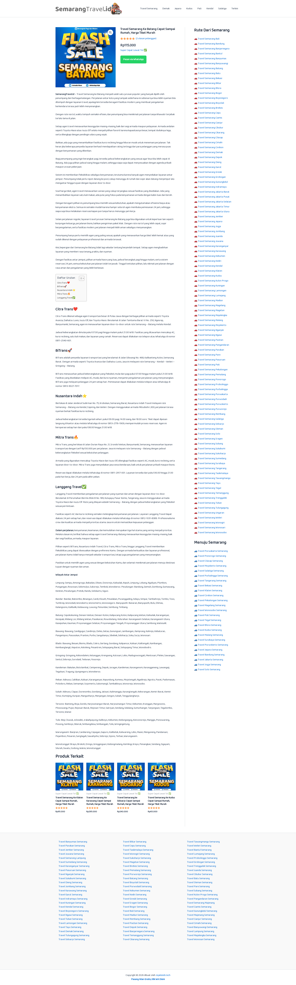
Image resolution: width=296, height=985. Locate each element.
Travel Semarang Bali (208, 39)
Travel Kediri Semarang (134, 895)
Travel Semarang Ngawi (210, 335)
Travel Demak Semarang (71, 931)
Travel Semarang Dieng (209, 162)
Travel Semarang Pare (209, 355)
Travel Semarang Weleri (210, 518)
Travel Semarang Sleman (210, 429)
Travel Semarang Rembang (211, 414)
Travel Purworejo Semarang (137, 874)
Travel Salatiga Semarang (211, 571)
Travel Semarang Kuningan (211, 286)
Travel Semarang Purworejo (212, 409)
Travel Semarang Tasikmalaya (213, 473)
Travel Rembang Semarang (136, 919)
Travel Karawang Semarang (73, 891)
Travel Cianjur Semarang (199, 919)
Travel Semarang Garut (209, 167)
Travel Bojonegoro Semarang (74, 911)
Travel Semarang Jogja (209, 226)
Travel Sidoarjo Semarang (72, 939)
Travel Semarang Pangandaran (213, 345)
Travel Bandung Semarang (211, 655)
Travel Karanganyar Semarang (74, 866)
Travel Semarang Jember (210, 216)
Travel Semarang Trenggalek (212, 498)
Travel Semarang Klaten (210, 271)
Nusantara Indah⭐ (66, 290)
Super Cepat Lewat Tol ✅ (133, 50)
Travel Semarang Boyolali (211, 103)
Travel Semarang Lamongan (212, 291)
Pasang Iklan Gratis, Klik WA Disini (148, 979)
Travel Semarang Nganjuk (211, 330)
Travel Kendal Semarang (71, 907)
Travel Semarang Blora (209, 88)
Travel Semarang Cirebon (210, 147)
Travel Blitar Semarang (134, 842)
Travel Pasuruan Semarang (72, 870)
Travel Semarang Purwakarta (213, 394)
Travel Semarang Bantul (210, 54)
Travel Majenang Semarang (201, 915)
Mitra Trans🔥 (63, 294)
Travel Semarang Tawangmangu (214, 478)
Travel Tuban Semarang (70, 919)
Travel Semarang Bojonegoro (213, 98)
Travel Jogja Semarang (209, 665)
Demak (166, 8)
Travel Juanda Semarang (199, 870)
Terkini (234, 8)
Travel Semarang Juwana (210, 241)
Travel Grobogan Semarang (201, 862)
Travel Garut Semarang (70, 895)
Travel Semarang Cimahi (210, 142)
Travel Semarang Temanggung (213, 493)
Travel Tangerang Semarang (212, 581)
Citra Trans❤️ (63, 283)
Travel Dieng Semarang (70, 882)
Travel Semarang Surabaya (211, 463)
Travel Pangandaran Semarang (202, 899)
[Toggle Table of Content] (80, 278)
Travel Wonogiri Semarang (136, 854)
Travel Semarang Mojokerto (212, 325)
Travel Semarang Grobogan (212, 177)
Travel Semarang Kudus (210, 276)
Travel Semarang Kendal (210, 266)
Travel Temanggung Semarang (138, 935)
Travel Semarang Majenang (201, 903)
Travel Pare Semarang (198, 886)
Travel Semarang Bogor (210, 93)
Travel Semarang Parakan (211, 350)
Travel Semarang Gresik (210, 172)
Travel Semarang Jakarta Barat (213, 192)
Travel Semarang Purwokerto (213, 404)
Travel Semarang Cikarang (211, 133)
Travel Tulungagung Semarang (74, 935)
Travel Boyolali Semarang (136, 882)
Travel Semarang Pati (209, 365)
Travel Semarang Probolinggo (213, 384)
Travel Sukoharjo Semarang (137, 858)
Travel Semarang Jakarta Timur (214, 207)
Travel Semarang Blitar (209, 83)
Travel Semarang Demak (210, 152)
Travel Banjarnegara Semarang (138, 931)
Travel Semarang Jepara (210, 221)
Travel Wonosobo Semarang (212, 610)
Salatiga (222, 8)
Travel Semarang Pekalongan (213, 370)
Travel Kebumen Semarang (136, 891)
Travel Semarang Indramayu (212, 187)
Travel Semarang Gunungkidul (213, 182)
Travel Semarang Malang (210, 320)
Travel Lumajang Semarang (201, 854)
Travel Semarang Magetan (211, 310)
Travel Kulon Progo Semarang (202, 895)
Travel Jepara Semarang (210, 650)
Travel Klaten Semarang (210, 590)
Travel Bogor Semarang (135, 907)
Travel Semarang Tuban (210, 503)
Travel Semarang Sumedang (212, 458)
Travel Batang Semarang (135, 878)
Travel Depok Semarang (135, 927)
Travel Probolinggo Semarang (202, 858)
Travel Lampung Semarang (200, 931)
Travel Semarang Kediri (209, 261)
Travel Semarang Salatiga (211, 419)
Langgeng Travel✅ (66, 298)
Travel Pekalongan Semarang (213, 600)
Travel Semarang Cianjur (210, 123)
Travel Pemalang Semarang (137, 870)
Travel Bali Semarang (133, 911)
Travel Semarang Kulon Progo (213, 281)
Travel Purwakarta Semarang (213, 551)
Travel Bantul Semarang (199, 850)
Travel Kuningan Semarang (72, 903)
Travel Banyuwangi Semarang (202, 927)
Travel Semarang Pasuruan (211, 360)
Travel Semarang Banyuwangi (213, 63)
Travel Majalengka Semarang (201, 935)
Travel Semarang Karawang (212, 251)
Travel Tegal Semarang (209, 620)
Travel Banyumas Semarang (73, 842)
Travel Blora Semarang (209, 625)
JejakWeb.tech (163, 975)
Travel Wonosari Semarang (200, 939)
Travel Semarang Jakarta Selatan (214, 202)
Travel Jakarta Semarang (210, 660)
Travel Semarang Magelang (211, 305)
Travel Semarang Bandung (211, 44)
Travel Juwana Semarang (71, 854)
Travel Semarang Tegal (209, 488)
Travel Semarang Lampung (72, 858)
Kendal (209, 8)
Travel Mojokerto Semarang (212, 566)
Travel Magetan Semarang (136, 862)
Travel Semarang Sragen (210, 439)
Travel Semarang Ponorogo (212, 379)
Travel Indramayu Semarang (73, 899)
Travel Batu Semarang (198, 878)
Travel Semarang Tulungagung (213, 508)
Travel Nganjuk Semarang (71, 874)
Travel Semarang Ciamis (210, 118)
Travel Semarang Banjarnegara (213, 49)
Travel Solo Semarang (209, 669)
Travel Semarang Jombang (211, 231)
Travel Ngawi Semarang (71, 915)
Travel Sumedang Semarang (73, 862)
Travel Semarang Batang (210, 68)
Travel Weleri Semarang (199, 846)
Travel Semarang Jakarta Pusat (214, 197)
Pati (199, 8)
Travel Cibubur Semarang (199, 874)
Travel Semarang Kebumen (211, 256)
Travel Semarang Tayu (209, 483)
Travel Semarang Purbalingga (213, 389)
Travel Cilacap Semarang (210, 561)
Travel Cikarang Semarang (136, 939)
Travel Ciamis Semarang (199, 907)
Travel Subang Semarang (199, 891)
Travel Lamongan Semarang (73, 923)
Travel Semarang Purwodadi (212, 399)
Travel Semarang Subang (210, 444)
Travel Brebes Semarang (135, 866)
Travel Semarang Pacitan (210, 340)
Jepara (178, 8)
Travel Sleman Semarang (199, 882)
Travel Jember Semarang (71, 850)
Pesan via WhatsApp (133, 59)
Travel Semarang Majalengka (212, 315)
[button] (110, 32)
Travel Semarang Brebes (210, 108)
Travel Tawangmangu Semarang (203, 842)
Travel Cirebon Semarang (210, 595)
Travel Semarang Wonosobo (212, 532)
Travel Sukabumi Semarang (72, 878)
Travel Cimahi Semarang (199, 923)
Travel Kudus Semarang (210, 630)
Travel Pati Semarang (209, 615)
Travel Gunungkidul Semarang (202, 911)
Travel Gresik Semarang (135, 899)
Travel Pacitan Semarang (135, 923)
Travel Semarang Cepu (209, 113)
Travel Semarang (148, 8)
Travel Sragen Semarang (135, 903)
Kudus (189, 8)
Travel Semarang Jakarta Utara (213, 212)
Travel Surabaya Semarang (211, 640)
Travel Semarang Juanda (210, 236)
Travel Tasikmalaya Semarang (138, 850)
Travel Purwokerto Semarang (213, 645)
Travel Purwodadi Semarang (137, 886)
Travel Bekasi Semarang (210, 586)
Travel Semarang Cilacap (210, 137)
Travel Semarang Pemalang (212, 374)
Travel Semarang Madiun (210, 300)
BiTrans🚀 (62, 286)
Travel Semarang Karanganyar (213, 246)
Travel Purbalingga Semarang (213, 576)
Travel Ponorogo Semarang (212, 556)
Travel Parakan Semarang (72, 846)
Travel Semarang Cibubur (210, 128)
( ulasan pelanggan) (146, 38)
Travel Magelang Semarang (211, 605)
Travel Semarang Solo (209, 434)
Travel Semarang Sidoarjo (211, 424)
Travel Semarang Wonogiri (211, 523)
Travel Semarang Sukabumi (211, 449)
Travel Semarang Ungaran (211, 513)
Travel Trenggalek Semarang (201, 866)
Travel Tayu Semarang (70, 927)
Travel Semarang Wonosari (211, 528)
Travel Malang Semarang (210, 635)
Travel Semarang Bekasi (210, 78)
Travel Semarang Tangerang (212, 468)
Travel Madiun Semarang (135, 915)
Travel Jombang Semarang (72, 886)
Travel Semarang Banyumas (212, 58)
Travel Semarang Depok (210, 157)
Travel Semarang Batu (209, 73)
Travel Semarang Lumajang (212, 295)
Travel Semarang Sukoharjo (212, 453)
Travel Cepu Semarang (134, 846)
